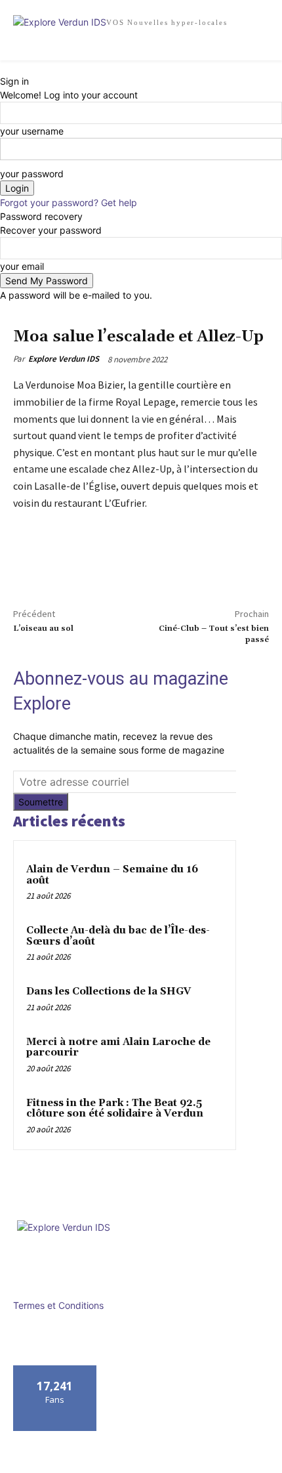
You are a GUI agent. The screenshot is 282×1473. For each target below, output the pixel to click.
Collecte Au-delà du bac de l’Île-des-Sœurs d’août (118, 936)
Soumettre (40, 801)
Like (55, 1370)
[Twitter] (56, 565)
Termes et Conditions (58, 1305)
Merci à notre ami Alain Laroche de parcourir (118, 1047)
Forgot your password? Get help (68, 202)
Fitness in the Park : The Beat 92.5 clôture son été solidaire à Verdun (114, 1109)
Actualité (33, 320)
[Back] (3, 67)
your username (32, 131)
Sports (72, 320)
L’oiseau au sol (43, 628)
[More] (87, 565)
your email (22, 266)
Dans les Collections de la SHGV (108, 991)
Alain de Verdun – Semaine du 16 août (112, 875)
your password (32, 173)
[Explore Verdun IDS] (141, 1249)
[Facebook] (26, 565)
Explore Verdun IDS (63, 358)
